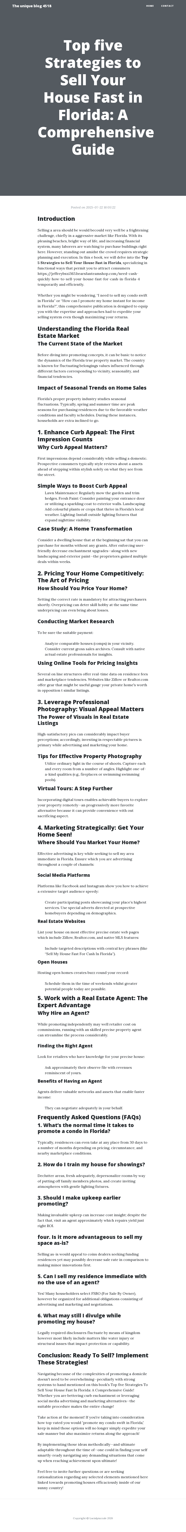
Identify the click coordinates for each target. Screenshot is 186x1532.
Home (150, 5)
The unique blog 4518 (31, 5)
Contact (167, 5)
